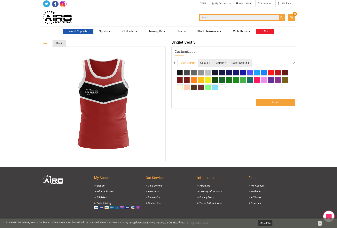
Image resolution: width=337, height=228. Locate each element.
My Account (257, 185)
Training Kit (156, 31)
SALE (265, 31)
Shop (180, 31)
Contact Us (154, 203)
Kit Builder (128, 31)
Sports (103, 31)
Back (59, 43)
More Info (265, 223)
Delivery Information (211, 191)
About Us (205, 185)
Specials (256, 203)
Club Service (155, 185)
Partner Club (154, 197)
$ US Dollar (284, 3)
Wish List (256, 191)
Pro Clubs (153, 191)
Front (46, 43)
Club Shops (240, 31)
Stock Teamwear (208, 31)
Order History (104, 203)
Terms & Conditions (211, 203)
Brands (101, 185)
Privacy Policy (207, 197)
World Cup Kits (78, 31)
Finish (275, 102)
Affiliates (102, 197)
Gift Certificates (105, 191)
